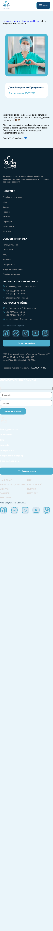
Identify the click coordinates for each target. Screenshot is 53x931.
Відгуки (6, 207)
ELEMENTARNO (38, 368)
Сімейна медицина (11, 274)
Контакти (7, 231)
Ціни (5, 202)
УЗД (4, 254)
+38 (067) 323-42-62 (15, 315)
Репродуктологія (10, 245)
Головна (7, 21)
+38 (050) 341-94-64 (15, 312)
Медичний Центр (30, 21)
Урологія (7, 259)
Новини (16, 21)
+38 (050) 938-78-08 (15, 291)
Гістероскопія (9, 264)
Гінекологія (8, 250)
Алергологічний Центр (13, 269)
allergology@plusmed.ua (17, 298)
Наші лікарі (6, 480)
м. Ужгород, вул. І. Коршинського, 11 (23, 287)
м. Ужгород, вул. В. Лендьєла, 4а (21, 308)
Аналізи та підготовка (12, 197)
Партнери (7, 222)
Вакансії (6, 217)
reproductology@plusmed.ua (19, 319)
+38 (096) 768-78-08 (15, 294)
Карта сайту (8, 226)
